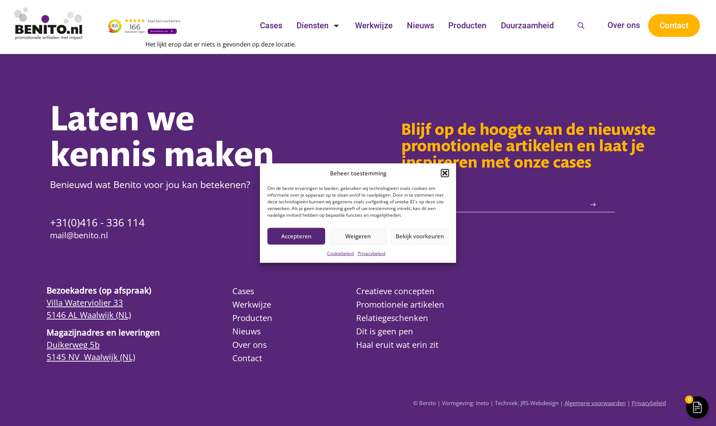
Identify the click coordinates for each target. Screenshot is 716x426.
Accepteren (296, 236)
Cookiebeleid (340, 253)
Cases (271, 25)
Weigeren (358, 236)
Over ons (623, 25)
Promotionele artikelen (400, 304)
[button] (445, 173)
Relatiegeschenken (392, 317)
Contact (247, 358)
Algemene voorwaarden (595, 403)
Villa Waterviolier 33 (85, 302)
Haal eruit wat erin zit (397, 344)
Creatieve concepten (395, 291)
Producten (467, 25)
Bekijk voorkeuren (420, 236)
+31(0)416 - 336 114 (97, 222)
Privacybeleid (371, 253)
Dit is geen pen (384, 331)
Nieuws (420, 25)
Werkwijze (374, 25)
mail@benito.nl (79, 235)
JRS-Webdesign (540, 403)
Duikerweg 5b (73, 344)
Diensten (312, 25)
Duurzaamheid (527, 25)
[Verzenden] (593, 204)
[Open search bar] (581, 25)
